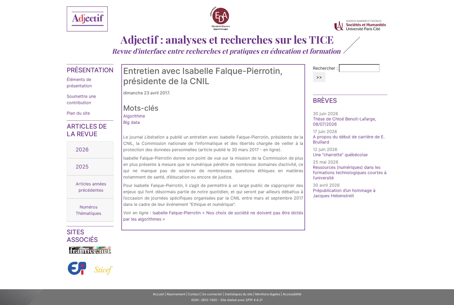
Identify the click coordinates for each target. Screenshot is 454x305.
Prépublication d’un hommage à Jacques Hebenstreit (344, 193)
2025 (82, 167)
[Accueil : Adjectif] (87, 19)
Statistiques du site (238, 294)
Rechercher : (325, 68)
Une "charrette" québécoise (340, 154)
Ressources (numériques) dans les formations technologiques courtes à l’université (349, 172)
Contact (194, 294)
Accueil (158, 294)
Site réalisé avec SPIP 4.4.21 (241, 300)
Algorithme (134, 116)
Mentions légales (267, 294)
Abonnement (176, 294)
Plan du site (78, 113)
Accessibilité (292, 294)
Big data (131, 122)
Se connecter (212, 294)
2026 (82, 149)
